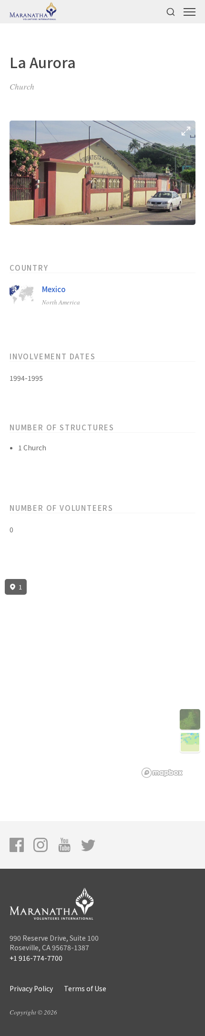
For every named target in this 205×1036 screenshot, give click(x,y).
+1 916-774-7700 (36, 958)
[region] (102, 678)
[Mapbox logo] (162, 772)
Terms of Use (85, 988)
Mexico (54, 289)
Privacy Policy (31, 988)
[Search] (171, 11)
